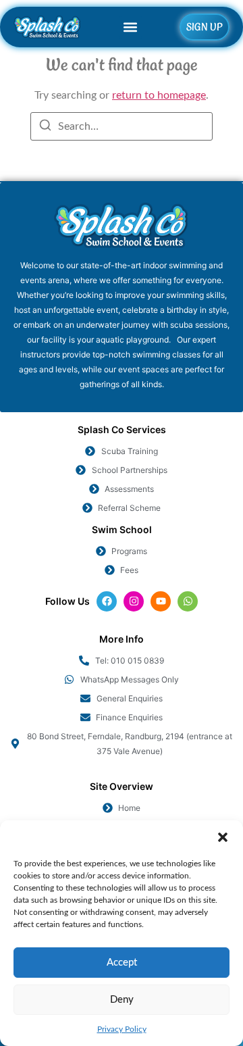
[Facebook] (107, 601)
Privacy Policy (121, 1029)
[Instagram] (134, 601)
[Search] (45, 127)
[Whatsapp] (188, 601)
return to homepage (159, 95)
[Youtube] (161, 601)
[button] (223, 837)
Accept (122, 962)
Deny (122, 1000)
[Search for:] (121, 126)
